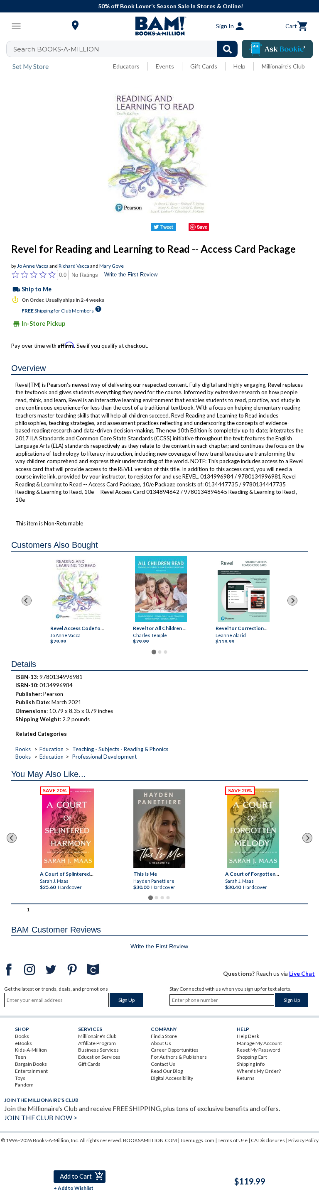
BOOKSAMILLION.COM (150, 1140)
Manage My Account (259, 1043)
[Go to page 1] (153, 651)
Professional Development (104, 756)
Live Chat (302, 973)
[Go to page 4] (168, 897)
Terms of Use (233, 1140)
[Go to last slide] (27, 601)
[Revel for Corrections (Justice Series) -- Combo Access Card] (243, 589)
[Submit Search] (227, 49)
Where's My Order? (259, 1071)
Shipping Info (251, 1064)
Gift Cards (203, 66)
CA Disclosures (268, 1140)
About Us (161, 1043)
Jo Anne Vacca (33, 266)
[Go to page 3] (165, 652)
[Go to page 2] (159, 652)
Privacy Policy (303, 1140)
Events (165, 66)
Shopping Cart (252, 1057)
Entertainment (31, 1071)
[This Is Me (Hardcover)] (159, 828)
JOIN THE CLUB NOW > (40, 1117)
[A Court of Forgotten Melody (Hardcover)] (253, 828)
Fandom (24, 1085)
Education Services (99, 1057)
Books (23, 749)
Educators (126, 66)
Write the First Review (130, 274)
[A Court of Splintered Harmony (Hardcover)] (68, 828)
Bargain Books (31, 1064)
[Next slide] (292, 601)
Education (51, 749)
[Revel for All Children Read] (160, 589)
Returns (246, 1078)
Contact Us (163, 1064)
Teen (20, 1057)
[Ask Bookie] (277, 49)
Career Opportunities (175, 1050)
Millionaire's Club (283, 66)
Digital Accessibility (172, 1078)
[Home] (159, 26)
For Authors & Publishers (179, 1057)
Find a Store (164, 1036)
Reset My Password (258, 1050)
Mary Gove (111, 266)
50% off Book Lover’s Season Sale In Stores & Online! (163, 6)
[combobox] (127, 49)
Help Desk (248, 1036)
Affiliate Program (97, 1043)
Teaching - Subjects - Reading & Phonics (120, 749)
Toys (20, 1078)
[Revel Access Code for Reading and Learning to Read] (78, 589)
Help (239, 66)
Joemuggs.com (197, 1140)
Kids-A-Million (31, 1050)
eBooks (23, 1043)
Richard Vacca (74, 266)
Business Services (98, 1050)
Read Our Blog (167, 1071)
